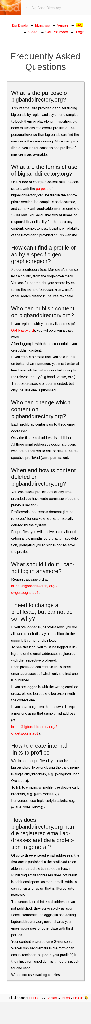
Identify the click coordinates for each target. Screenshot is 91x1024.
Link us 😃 (80, 998)
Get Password (57, 32)
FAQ (79, 25)
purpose (42, 189)
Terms (66, 998)
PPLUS (34, 998)
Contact (52, 998)
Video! (33, 32)
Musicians (42, 25)
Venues (62, 25)
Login (80, 32)
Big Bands (20, 25)
